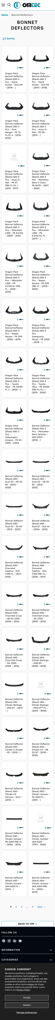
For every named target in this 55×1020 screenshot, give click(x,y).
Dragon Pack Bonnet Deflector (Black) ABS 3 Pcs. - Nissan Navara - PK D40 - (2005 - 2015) (14, 332)
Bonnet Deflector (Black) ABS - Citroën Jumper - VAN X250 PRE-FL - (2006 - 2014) (41, 885)
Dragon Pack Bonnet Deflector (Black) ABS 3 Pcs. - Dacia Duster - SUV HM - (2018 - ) (14, 80)
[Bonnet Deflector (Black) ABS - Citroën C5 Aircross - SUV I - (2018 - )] (14, 774)
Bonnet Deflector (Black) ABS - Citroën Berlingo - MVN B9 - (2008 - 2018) (41, 660)
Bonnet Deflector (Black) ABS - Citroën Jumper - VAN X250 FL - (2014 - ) (14, 884)
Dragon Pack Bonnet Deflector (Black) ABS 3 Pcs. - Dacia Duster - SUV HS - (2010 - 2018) (41, 80)
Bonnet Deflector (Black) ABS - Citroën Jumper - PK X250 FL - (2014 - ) (41, 794)
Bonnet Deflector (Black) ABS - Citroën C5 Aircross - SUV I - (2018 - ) (14, 794)
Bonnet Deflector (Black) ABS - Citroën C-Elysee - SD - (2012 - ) (14, 748)
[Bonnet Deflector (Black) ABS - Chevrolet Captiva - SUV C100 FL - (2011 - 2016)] (14, 548)
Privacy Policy (23, 990)
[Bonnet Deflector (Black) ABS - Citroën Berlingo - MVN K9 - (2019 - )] (14, 684)
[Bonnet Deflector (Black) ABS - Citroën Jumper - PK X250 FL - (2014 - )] (41, 774)
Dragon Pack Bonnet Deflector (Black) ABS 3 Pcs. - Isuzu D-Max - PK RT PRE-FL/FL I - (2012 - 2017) (14, 180)
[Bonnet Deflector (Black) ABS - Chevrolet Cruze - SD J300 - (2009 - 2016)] (41, 595)
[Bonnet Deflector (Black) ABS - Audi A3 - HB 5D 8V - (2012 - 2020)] (41, 461)
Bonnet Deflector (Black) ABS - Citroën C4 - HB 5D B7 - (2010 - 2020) (41, 750)
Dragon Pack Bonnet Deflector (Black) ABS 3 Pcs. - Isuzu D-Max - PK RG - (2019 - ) (41, 128)
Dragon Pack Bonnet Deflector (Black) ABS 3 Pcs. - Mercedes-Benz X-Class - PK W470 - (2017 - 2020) (41, 180)
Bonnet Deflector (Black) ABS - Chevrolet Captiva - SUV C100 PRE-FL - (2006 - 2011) (41, 569)
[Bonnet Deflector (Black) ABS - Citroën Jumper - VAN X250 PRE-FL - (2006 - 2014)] (41, 863)
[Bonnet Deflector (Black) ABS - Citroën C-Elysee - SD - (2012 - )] (14, 729)
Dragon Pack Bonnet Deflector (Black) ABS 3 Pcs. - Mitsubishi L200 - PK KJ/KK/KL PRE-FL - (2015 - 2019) (14, 282)
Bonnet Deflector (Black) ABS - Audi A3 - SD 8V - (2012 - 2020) (14, 525)
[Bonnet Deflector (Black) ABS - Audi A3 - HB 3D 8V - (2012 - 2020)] (14, 461)
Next (40, 907)
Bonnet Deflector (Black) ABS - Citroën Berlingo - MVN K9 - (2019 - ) (14, 705)
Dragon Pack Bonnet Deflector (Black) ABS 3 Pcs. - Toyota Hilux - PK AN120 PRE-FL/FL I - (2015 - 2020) (41, 384)
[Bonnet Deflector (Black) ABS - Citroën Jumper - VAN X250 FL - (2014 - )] (14, 863)
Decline (27, 1005)
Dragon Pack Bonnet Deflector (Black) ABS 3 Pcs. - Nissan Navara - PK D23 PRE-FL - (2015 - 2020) (41, 280)
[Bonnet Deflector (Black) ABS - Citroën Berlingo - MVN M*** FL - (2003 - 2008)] (41, 684)
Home (5, 15)
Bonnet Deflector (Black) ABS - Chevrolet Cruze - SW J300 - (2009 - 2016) (14, 660)
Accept (26, 997)
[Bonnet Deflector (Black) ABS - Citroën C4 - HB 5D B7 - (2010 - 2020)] (41, 729)
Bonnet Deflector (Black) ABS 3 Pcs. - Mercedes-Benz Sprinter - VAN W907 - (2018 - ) (41, 433)
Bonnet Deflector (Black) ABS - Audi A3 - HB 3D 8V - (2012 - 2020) (14, 482)
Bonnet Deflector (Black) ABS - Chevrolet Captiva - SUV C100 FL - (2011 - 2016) (14, 569)
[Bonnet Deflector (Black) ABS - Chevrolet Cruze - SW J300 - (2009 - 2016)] (14, 640)
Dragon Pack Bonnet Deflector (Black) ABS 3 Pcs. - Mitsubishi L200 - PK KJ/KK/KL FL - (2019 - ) (41, 230)
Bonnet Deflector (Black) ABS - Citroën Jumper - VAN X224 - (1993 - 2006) (41, 839)
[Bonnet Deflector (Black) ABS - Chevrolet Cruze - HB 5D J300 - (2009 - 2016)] (14, 595)
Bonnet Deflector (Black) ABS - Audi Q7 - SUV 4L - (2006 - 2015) (41, 525)
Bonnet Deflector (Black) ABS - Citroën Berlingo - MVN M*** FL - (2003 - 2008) (41, 705)
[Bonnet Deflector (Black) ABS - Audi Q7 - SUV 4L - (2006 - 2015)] (41, 506)
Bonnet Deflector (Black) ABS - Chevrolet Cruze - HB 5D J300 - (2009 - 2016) (14, 616)
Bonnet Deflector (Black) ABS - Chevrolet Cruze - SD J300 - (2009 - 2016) (41, 616)
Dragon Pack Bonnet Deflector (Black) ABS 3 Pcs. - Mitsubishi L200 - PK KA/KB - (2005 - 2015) (14, 228)
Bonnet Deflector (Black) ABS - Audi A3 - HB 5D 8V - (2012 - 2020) (41, 482)
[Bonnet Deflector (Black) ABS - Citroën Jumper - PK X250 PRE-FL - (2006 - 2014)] (14, 818)
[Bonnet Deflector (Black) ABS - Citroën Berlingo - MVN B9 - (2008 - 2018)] (41, 640)
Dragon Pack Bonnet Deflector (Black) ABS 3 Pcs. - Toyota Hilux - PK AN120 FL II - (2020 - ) (14, 382)
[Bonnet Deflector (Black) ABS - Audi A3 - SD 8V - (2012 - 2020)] (14, 506)
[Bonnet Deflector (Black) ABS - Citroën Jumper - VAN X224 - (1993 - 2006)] (41, 818)
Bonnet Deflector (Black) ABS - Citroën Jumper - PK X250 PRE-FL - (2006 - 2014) (14, 839)
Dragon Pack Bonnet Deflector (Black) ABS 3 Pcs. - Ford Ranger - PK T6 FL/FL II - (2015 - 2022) (14, 129)
